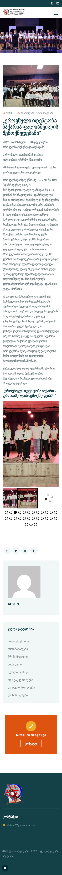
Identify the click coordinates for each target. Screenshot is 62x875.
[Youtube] (5, 868)
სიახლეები (27, 113)
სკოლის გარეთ (18, 672)
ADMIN (9, 113)
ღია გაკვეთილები (20, 680)
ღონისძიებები (45, 113)
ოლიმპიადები (18, 649)
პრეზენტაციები (18, 657)
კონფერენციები (19, 641)
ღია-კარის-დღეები (21, 687)
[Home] (13, 794)
